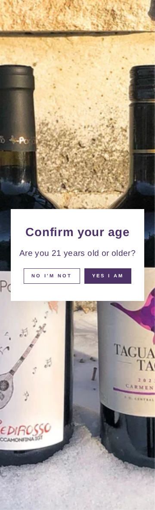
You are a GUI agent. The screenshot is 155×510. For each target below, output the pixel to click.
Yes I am (108, 275)
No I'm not (51, 275)
